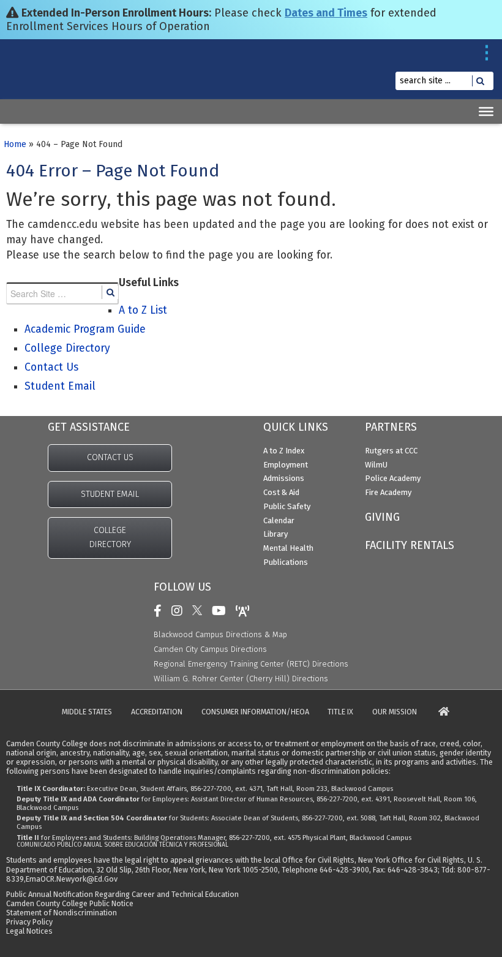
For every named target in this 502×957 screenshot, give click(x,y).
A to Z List (143, 310)
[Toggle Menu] (486, 111)
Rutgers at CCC (391, 450)
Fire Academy (388, 492)
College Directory (67, 348)
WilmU (376, 464)
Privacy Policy (29, 921)
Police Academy (393, 478)
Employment (285, 464)
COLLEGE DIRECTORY (110, 537)
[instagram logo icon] (180, 610)
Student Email (60, 386)
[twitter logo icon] (200, 610)
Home (15, 144)
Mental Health (288, 548)
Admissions (283, 478)
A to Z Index (283, 450)
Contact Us (51, 367)
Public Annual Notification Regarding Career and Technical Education (122, 894)
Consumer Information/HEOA (255, 712)
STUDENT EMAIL (110, 494)
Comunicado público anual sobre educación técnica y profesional (122, 845)
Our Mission (394, 712)
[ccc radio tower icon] (246, 610)
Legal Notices (29, 931)
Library (275, 534)
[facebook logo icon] (161, 610)
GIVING (382, 517)
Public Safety (286, 506)
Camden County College (38, 79)
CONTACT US (110, 457)
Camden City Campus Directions (210, 649)
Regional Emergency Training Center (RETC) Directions (251, 663)
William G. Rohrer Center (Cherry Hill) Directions (241, 678)
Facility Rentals (409, 545)
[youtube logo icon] (222, 610)
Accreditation (156, 712)
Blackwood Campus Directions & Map (220, 634)
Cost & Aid (281, 492)
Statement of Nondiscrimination (61, 912)
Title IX (340, 712)
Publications (285, 562)
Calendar (278, 520)
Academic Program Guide (85, 329)
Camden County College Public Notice (69, 903)
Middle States (87, 712)
